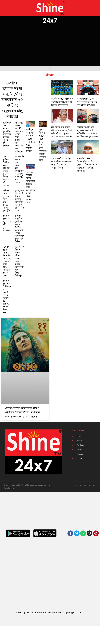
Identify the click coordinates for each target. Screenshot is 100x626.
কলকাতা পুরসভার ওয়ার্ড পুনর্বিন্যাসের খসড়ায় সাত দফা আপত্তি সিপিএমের (87, 102)
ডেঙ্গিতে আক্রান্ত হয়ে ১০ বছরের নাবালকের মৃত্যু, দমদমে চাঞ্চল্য (30, 140)
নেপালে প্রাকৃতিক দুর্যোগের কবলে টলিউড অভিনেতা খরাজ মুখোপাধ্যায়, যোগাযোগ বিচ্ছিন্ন (20, 229)
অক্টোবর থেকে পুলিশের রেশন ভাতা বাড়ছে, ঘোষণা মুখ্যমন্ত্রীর (6, 201)
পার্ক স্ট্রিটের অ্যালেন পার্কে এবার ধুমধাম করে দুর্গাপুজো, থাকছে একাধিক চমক (43, 145)
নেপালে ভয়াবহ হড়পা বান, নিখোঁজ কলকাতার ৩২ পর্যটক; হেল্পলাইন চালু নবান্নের (12, 100)
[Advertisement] (50, 45)
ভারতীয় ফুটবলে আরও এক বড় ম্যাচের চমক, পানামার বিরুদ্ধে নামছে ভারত (62, 102)
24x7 (50, 20)
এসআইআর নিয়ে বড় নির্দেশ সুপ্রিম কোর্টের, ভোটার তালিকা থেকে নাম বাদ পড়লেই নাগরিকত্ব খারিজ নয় (87, 165)
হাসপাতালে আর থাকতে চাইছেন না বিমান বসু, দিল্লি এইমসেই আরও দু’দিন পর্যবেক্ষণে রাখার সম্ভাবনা (61, 131)
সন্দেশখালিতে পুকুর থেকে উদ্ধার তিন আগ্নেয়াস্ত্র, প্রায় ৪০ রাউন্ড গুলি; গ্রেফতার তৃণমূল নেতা (8, 261)
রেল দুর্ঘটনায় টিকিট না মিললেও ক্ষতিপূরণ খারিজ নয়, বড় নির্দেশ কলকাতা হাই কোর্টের (6, 171)
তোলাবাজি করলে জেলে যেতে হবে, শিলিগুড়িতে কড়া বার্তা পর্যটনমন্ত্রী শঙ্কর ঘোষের (20, 169)
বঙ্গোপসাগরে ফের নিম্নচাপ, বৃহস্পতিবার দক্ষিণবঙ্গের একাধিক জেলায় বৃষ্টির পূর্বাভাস (8, 134)
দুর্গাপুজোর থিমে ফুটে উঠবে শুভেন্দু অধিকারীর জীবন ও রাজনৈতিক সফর (19, 201)
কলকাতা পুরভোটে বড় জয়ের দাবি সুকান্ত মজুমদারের (7, 223)
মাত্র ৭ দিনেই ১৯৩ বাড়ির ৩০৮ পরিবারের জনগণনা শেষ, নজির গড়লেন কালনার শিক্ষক (61, 163)
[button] (50, 68)
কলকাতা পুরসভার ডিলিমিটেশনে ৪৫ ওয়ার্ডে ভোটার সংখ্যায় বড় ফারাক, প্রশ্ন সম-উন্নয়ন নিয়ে (8, 296)
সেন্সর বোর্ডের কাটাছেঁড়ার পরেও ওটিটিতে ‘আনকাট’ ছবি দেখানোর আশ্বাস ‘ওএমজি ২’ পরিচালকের (22, 412)
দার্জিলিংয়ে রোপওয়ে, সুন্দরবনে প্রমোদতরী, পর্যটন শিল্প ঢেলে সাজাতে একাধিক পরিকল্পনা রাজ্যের (88, 131)
